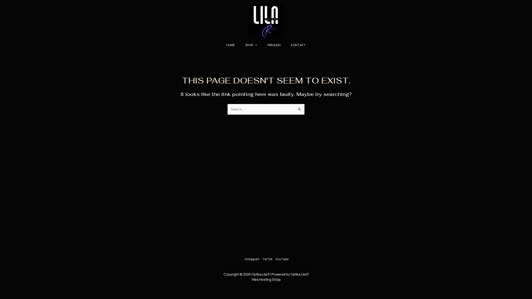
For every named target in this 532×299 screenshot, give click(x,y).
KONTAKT (298, 45)
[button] (255, 45)
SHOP (249, 45)
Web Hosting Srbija (266, 279)
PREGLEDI (274, 45)
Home (230, 45)
